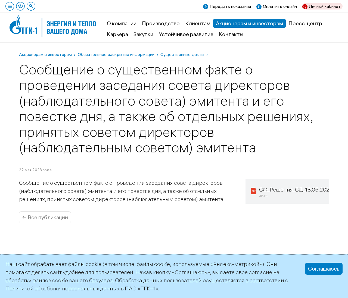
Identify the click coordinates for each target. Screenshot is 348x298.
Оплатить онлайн (280, 6)
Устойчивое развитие (186, 34)
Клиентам (197, 23)
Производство (161, 23)
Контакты (231, 34)
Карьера (117, 34)
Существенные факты (182, 54)
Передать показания (230, 6)
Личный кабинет (325, 6)
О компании (121, 23)
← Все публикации (45, 217)
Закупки (143, 34)
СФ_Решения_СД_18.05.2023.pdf (300, 189)
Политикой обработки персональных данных (62, 288)
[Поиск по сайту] (31, 6)
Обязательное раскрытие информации (116, 54)
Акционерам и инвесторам (249, 23)
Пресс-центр (305, 23)
